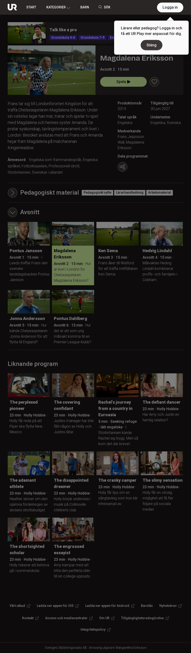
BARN (84, 7)
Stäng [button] (152, 45)
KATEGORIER (56, 7)
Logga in (170, 7)
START (31, 7)
